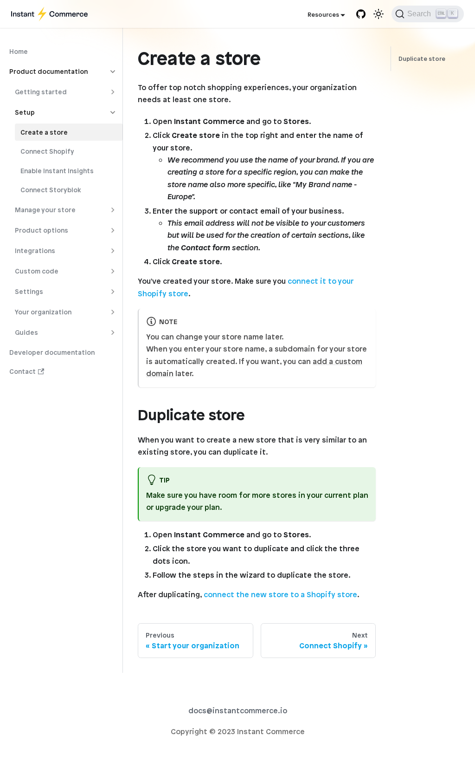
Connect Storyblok (50, 189)
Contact (22, 371)
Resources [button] (323, 15)
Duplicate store (421, 59)
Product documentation (48, 71)
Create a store (44, 132)
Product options (41, 230)
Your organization (43, 311)
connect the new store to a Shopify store (280, 594)
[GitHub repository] (361, 13)
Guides (26, 332)
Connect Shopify (47, 151)
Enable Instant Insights (57, 170)
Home (18, 51)
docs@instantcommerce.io (237, 710)
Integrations (35, 250)
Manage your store (45, 209)
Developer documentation (52, 352)
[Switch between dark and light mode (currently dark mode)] (378, 14)
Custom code (36, 271)
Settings (29, 291)
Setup (25, 112)
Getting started (41, 91)
